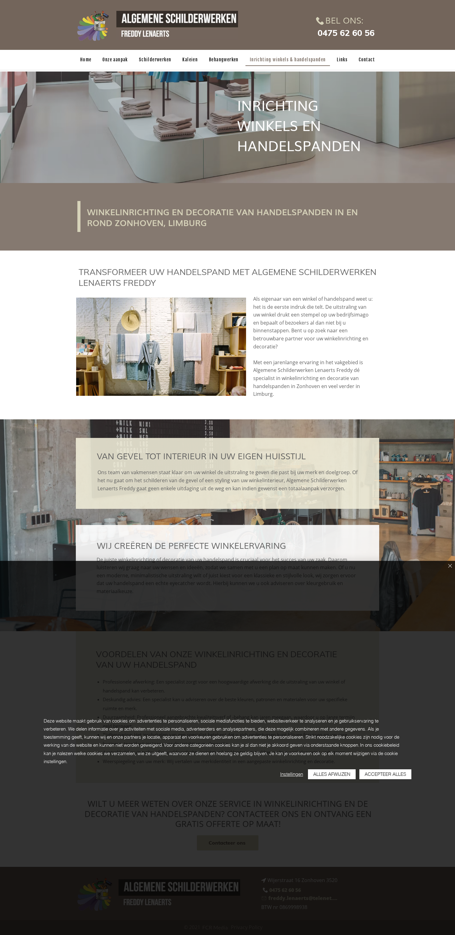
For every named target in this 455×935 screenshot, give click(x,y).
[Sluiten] (450, 566)
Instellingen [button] (291, 774)
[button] (161, 347)
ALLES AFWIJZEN (331, 774)
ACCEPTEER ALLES (385, 774)
